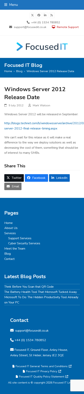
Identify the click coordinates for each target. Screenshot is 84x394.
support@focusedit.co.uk (30, 27)
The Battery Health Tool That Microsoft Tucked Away (40, 292)
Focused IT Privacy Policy (41, 371)
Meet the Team (14, 248)
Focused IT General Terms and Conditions (42, 366)
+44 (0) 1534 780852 (45, 22)
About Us (11, 228)
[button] (11, 5)
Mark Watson (41, 105)
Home (8, 223)
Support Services (19, 238)
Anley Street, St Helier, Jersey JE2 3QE (37, 355)
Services (10, 233)
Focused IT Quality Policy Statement (41, 376)
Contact (9, 259)
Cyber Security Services (24, 243)
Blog (7, 254)
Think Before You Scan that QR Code (29, 287)
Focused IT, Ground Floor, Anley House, (41, 350)
